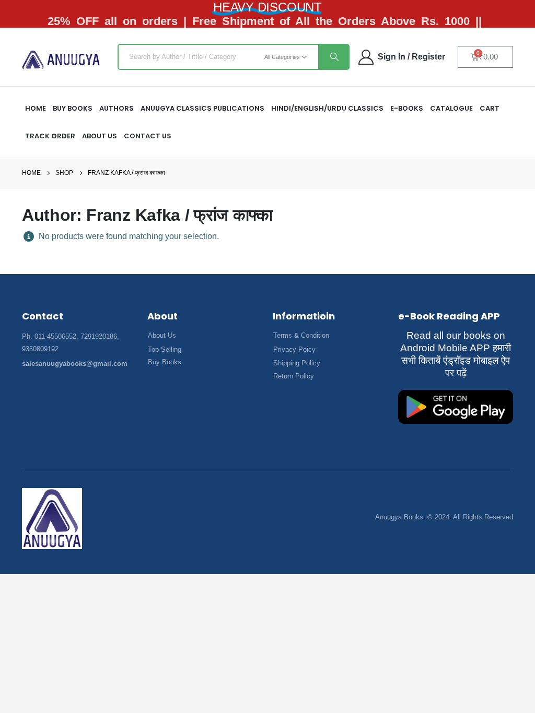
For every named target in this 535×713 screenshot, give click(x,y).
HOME (35, 108)
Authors (116, 108)
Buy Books (72, 108)
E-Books (406, 108)
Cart (489, 108)
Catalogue (451, 108)
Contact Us (147, 136)
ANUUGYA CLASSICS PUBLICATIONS (202, 108)
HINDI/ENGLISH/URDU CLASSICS (327, 108)
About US (99, 136)
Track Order (50, 136)
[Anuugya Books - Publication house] (61, 59)
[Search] (333, 57)
